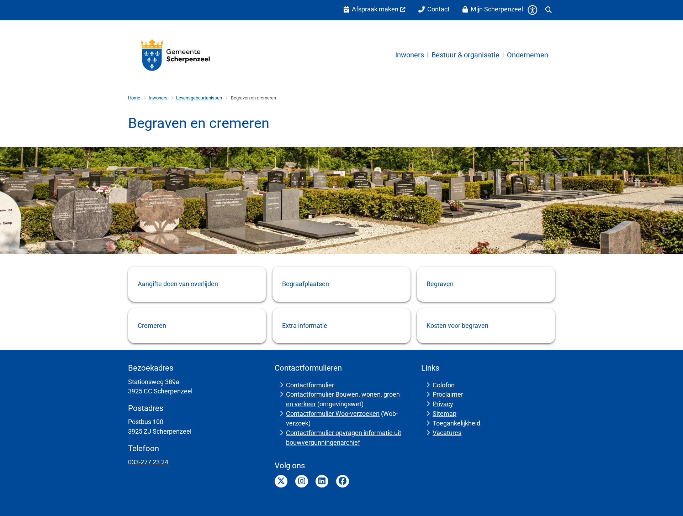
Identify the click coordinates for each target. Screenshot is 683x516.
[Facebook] (342, 481)
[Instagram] (301, 481)
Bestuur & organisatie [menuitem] (465, 55)
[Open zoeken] (548, 10)
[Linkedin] (322, 481)
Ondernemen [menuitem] (527, 55)
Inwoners (158, 97)
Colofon (444, 385)
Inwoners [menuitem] (409, 55)
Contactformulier (310, 385)
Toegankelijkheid (456, 423)
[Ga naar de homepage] (175, 55)
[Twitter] (281, 481)
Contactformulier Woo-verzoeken (333, 413)
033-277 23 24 (148, 462)
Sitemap (444, 413)
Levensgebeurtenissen (199, 97)
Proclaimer (448, 394)
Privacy (443, 404)
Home (134, 97)
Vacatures (447, 433)
